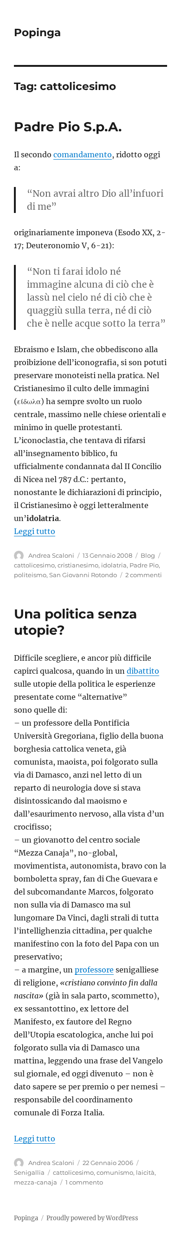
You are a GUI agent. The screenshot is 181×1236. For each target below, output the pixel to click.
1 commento (84, 1182)
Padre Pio (144, 565)
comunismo (115, 1172)
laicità (145, 1172)
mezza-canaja (35, 1182)
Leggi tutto (34, 531)
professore (94, 969)
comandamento (82, 154)
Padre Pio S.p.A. (68, 127)
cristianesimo (78, 565)
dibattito (143, 671)
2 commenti (143, 575)
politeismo (30, 575)
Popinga (37, 32)
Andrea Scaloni (51, 555)
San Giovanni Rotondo (83, 575)
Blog (148, 555)
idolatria (114, 565)
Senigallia (29, 1172)
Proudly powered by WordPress (92, 1218)
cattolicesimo (34, 565)
